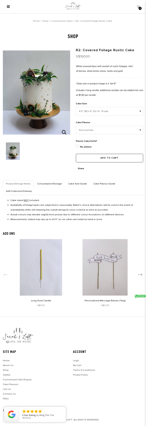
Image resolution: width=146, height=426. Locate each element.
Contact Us (9, 394)
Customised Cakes (62, 20)
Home (36, 20)
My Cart (77, 365)
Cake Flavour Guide (104, 183)
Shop (45, 20)
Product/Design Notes (18, 183)
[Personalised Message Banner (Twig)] (105, 267)
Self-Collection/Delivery (19, 191)
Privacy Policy (80, 375)
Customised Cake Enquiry (17, 379)
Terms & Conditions (84, 370)
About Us (8, 365)
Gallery (6, 375)
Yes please (85, 147)
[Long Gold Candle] (41, 267)
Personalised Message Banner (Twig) (105, 300)
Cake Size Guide (77, 183)
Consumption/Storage (49, 183)
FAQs (6, 398)
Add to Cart (109, 158)
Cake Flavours (10, 384)
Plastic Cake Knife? (86, 141)
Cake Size (81, 103)
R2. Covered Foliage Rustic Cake (94, 20)
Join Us (7, 389)
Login (76, 360)
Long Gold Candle (41, 300)
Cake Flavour (83, 122)
